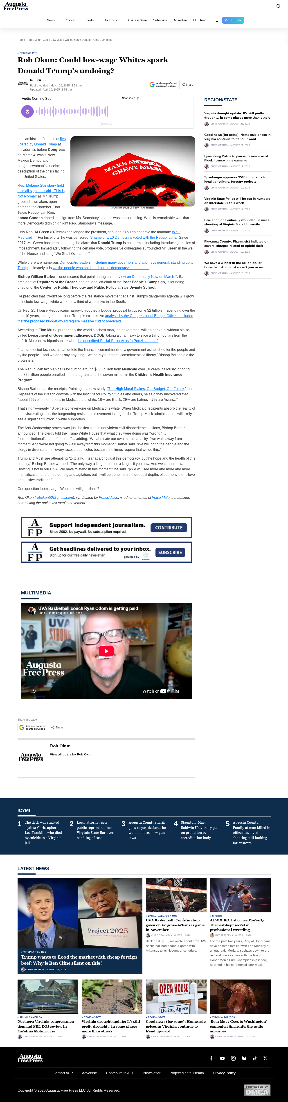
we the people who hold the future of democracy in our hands (101, 268)
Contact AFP (63, 1073)
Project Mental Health (186, 1073)
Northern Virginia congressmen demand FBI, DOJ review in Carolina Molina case (46, 1026)
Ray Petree (222, 935)
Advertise (180, 20)
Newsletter (151, 1073)
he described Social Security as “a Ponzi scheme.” (118, 341)
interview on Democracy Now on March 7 (144, 277)
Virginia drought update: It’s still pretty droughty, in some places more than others (111, 1026)
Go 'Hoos (171, 916)
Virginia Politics (34, 952)
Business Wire (137, 20)
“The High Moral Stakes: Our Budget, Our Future (145, 389)
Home (21, 39)
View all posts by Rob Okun (71, 754)
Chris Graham (219, 124)
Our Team (200, 20)
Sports (89, 20)
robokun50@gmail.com (54, 497)
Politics (69, 20)
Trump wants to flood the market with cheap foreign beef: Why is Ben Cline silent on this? (79, 960)
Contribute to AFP (120, 1073)
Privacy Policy (224, 1073)
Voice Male (161, 497)
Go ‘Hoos (110, 20)
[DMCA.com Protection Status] (257, 1090)
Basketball (156, 916)
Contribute (233, 20)
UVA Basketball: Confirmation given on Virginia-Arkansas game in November (175, 925)
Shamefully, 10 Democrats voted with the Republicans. (133, 237)
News (51, 20)
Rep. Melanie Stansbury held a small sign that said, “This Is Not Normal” (41, 191)
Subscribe (160, 20)
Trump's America (31, 1017)
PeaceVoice (108, 497)
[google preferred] (163, 84)
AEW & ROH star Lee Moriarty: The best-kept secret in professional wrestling (238, 925)
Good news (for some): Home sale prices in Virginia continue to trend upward (176, 1026)
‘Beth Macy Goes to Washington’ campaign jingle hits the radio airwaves (238, 1026)
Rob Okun (60, 746)
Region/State (29, 53)
